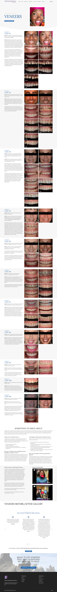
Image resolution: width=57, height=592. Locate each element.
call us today (24, 567)
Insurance (40, 580)
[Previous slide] (5, 529)
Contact (43, 1)
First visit (35, 1)
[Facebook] (50, 1)
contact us (33, 567)
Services (23, 580)
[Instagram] (52, 1)
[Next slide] (52, 529)
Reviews (39, 1)
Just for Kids (41, 581)
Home (19, 1)
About (22, 1)
